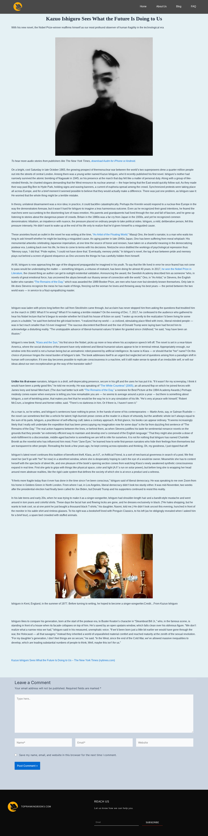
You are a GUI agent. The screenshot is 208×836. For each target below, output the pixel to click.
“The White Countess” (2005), (117, 385)
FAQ (193, 6)
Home (143, 6)
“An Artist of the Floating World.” (110, 234)
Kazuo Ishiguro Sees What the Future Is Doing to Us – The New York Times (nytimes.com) (63, 660)
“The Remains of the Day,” (49, 281)
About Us (161, 6)
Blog (178, 6)
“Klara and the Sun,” (47, 342)
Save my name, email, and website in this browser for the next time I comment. (68, 755)
